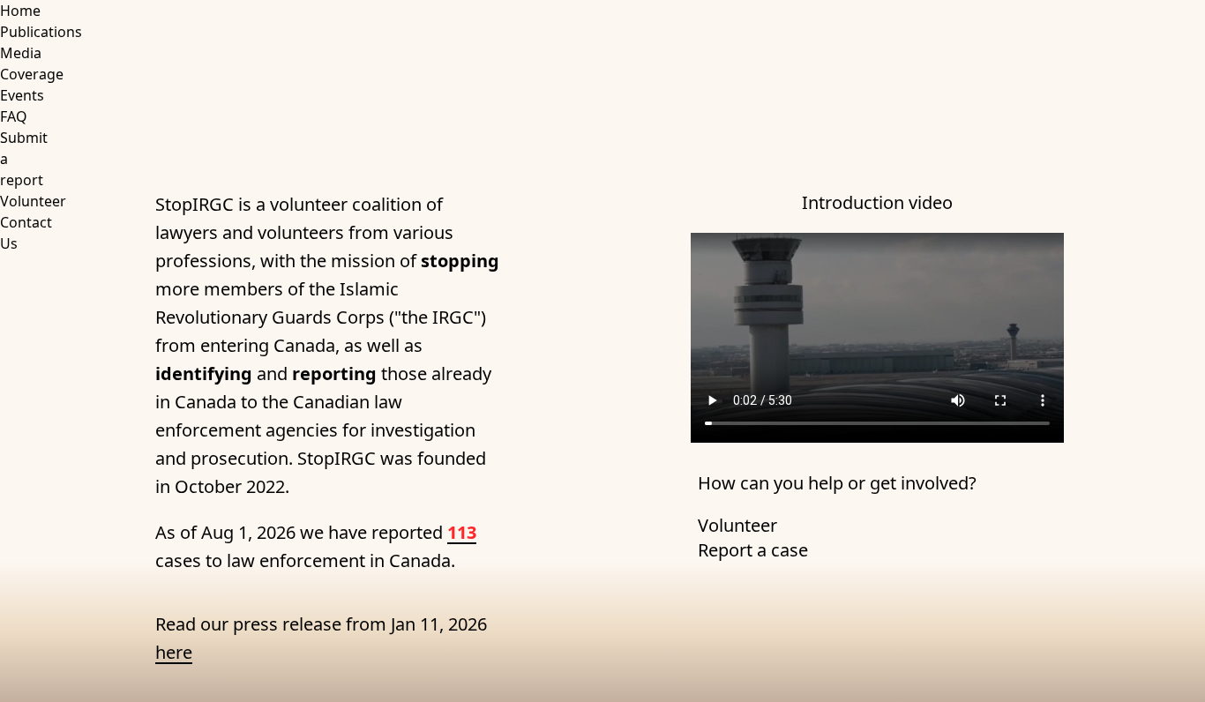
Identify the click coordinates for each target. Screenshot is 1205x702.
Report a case (753, 550)
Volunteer (33, 201)
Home (20, 10)
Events (22, 95)
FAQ (13, 116)
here (173, 652)
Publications (41, 31)
